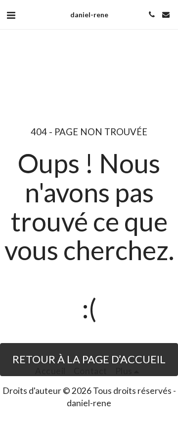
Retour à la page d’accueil (89, 359)
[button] (10, 14)
